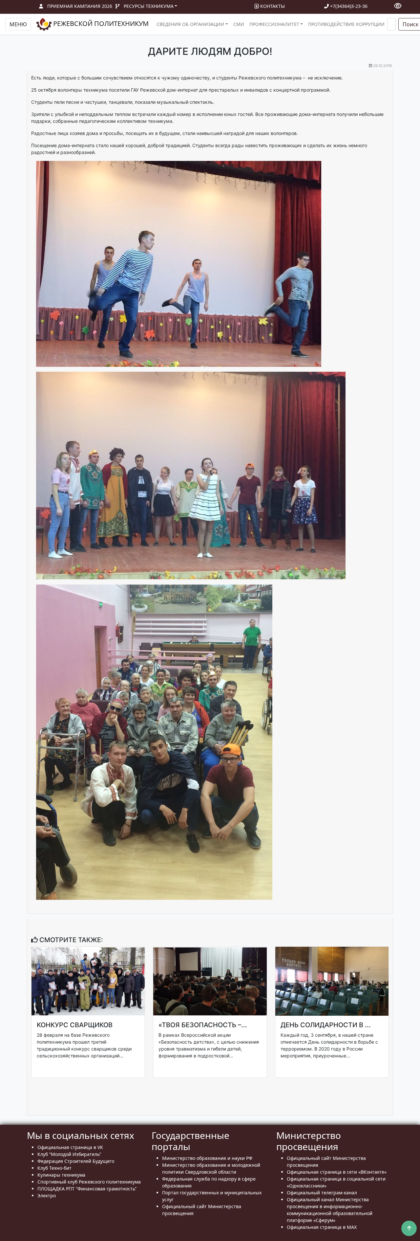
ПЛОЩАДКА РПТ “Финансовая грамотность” (86, 1189)
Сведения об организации (190, 24)
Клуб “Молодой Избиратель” (69, 1154)
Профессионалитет (274, 24)
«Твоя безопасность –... (202, 1025)
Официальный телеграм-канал (322, 1192)
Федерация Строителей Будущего (75, 1161)
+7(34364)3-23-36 (348, 6)
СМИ (238, 24)
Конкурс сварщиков (75, 1025)
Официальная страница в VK (70, 1147)
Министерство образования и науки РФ (207, 1158)
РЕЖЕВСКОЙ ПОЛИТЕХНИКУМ (100, 23)
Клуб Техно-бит (54, 1168)
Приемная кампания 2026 (79, 6)
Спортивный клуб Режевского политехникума (89, 1182)
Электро (46, 1195)
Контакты (272, 6)
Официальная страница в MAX (322, 1227)
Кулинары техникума (61, 1175)
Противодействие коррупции (346, 24)
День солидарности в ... (326, 1025)
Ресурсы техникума (149, 6)
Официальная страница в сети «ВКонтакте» (337, 1172)
